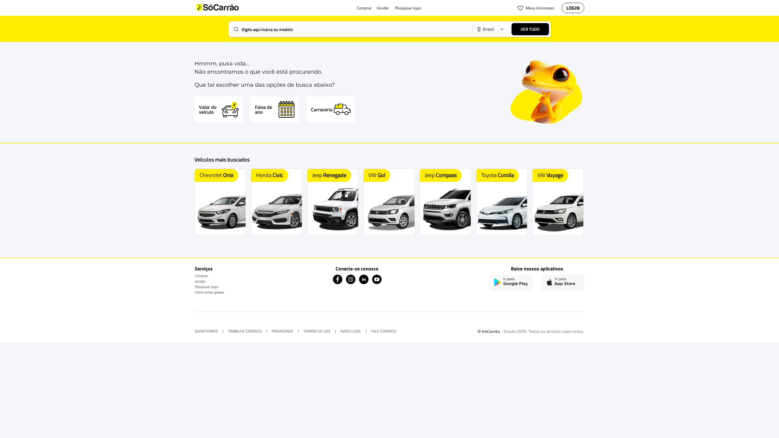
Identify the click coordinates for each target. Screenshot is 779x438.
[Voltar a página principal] (230, 8)
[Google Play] (511, 283)
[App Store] (563, 283)
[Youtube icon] (377, 282)
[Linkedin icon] (364, 282)
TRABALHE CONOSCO (245, 331)
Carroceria (321, 109)
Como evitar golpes (209, 292)
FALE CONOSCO (383, 331)
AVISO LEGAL (351, 331)
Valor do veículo (207, 109)
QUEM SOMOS (206, 331)
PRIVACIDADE (282, 331)
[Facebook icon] (337, 282)
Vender (200, 281)
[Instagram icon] (350, 282)
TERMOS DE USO (316, 331)
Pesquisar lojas (206, 287)
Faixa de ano (263, 109)
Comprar (201, 276)
